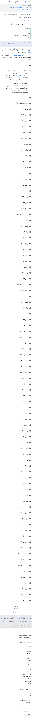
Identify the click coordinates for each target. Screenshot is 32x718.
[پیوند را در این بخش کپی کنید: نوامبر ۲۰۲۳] (19, 273)
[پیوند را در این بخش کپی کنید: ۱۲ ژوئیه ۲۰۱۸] (17, 577)
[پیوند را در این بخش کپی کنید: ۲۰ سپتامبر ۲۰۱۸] (15, 565)
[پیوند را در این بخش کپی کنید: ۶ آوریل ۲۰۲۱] (18, 402)
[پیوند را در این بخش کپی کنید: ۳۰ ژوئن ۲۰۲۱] (17, 384)
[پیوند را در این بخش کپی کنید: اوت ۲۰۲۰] (20, 443)
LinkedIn (29, 655)
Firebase (29, 671)
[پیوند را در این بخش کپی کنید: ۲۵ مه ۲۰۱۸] (19, 583)
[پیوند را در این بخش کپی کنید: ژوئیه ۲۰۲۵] (19, 150)
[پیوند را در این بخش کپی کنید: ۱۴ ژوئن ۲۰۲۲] (17, 331)
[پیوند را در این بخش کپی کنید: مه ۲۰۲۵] (21, 162)
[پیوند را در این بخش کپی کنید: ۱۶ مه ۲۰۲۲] (19, 349)
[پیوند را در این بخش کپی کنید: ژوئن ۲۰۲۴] (19, 232)
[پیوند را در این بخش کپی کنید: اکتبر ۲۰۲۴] (19, 203)
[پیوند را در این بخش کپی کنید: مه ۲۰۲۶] (21, 65)
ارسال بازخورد (26, 20)
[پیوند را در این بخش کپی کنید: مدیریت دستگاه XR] (14, 103)
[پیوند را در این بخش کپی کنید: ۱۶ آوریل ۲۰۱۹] (17, 536)
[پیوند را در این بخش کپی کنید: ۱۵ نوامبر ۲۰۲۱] (17, 372)
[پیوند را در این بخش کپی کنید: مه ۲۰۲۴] (21, 238)
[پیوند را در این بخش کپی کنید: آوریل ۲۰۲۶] (19, 97)
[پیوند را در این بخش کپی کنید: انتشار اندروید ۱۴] (15, 285)
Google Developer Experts (25, 637)
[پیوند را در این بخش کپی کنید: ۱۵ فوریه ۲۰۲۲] (17, 366)
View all (29, 683)
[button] (16, 65)
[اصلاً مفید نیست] (20, 17)
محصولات (23, 14)
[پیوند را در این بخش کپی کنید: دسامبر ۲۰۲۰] (18, 425)
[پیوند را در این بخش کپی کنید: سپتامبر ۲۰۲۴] (17, 208)
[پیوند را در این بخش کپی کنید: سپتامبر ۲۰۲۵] (17, 138)
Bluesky (29, 651)
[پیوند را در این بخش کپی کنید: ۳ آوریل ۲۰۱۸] (18, 589)
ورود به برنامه (4, 1)
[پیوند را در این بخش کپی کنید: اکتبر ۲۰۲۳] (19, 279)
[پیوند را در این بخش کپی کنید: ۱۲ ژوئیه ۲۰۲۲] (17, 325)
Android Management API (17, 2)
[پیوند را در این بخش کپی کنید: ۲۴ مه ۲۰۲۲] (19, 343)
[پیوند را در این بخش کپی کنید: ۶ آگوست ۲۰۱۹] (17, 513)
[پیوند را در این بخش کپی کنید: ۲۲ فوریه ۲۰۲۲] (17, 361)
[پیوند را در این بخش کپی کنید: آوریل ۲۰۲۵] (19, 168)
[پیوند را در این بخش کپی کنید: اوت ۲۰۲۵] (20, 144)
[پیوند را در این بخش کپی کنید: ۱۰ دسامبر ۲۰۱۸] (16, 554)
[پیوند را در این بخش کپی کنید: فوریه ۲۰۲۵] (19, 179)
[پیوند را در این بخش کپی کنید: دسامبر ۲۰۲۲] (18, 314)
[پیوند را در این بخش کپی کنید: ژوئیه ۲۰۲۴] (19, 226)
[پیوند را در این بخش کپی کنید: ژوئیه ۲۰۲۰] (19, 448)
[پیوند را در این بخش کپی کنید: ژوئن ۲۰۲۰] (19, 454)
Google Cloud (28, 678)
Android (29, 667)
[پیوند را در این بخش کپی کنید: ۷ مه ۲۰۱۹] (20, 530)
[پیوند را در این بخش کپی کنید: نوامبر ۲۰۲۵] (19, 127)
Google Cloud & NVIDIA (25, 642)
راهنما (5, 14)
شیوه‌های (8, 79)
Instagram (28, 653)
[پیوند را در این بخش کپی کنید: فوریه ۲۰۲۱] (19, 413)
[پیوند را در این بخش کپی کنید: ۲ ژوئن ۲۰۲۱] (18, 390)
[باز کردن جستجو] (9, 2)
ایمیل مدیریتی (10, 85)
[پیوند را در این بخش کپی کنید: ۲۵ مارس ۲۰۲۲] (17, 355)
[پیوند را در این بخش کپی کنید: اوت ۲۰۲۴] (20, 220)
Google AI (28, 702)
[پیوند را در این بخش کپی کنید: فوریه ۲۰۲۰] (19, 478)
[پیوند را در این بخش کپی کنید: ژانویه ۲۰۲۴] (19, 261)
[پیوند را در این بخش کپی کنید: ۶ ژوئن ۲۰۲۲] (18, 337)
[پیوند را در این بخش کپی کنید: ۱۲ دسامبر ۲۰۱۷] (16, 600)
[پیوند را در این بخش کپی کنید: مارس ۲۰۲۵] (19, 173)
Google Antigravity (26, 676)
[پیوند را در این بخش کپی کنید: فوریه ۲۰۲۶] (19, 115)
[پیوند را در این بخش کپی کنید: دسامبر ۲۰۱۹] (18, 489)
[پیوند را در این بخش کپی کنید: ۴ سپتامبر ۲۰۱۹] (16, 507)
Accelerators (28, 640)
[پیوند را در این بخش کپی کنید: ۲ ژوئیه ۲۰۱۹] (18, 519)
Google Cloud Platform (25, 700)
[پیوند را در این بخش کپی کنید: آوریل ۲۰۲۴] (19, 244)
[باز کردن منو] (29, 2)
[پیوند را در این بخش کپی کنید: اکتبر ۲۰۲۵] (19, 132)
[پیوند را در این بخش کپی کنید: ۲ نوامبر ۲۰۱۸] (17, 560)
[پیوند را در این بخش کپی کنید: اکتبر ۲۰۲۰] (19, 437)
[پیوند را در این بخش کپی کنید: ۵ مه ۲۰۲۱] (20, 396)
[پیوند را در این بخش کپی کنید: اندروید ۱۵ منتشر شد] (12, 214)
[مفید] (22, 17)
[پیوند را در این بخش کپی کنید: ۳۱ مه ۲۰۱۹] (19, 524)
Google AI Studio (27, 674)
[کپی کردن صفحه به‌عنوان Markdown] (11, 24)
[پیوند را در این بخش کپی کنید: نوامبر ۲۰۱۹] (19, 495)
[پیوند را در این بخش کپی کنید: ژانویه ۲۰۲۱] (19, 419)
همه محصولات (28, 705)
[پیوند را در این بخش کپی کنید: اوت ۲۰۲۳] (20, 296)
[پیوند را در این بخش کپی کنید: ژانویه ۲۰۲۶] (19, 121)
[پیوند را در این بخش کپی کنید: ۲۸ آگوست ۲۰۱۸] (16, 571)
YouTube (29, 660)
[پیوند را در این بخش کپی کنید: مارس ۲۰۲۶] (19, 109)
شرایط (29, 711)
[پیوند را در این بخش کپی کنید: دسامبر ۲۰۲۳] (18, 267)
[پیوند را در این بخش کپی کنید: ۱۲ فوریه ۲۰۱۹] (17, 548)
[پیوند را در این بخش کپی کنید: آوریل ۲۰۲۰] (19, 466)
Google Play (28, 681)
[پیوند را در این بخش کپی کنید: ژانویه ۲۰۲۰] (19, 483)
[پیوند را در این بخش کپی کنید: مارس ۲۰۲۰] (19, 472)
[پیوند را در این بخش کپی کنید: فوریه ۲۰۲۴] (19, 255)
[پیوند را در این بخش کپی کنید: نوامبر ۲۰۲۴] (19, 197)
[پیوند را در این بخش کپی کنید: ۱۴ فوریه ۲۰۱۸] (17, 595)
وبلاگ (30, 648)
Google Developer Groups (25, 635)
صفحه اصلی (28, 14)
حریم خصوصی (24, 711)
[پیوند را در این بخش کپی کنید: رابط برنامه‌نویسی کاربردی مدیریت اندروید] (5, 70)
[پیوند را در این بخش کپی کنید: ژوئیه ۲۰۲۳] (19, 302)
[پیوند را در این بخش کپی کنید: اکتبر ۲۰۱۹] (19, 501)
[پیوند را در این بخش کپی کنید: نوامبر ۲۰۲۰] (19, 431)
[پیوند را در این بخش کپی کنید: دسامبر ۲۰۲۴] (18, 191)
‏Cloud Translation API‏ (18, 7)
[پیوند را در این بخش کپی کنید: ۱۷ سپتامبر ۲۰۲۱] (15, 378)
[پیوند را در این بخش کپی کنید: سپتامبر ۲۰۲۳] (17, 290)
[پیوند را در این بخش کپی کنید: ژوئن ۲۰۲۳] (19, 308)
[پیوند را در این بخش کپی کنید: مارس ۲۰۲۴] (19, 249)
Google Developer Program (24, 632)
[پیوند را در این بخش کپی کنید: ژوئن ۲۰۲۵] (19, 156)
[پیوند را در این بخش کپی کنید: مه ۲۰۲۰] (21, 460)
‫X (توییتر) (29, 658)
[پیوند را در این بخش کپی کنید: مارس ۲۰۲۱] (19, 407)
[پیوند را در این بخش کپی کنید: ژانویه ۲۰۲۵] (19, 185)
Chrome (29, 669)
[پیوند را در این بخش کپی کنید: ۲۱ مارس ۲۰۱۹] (17, 542)
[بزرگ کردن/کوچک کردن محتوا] (24, 28)
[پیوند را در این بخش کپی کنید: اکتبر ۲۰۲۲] (19, 320)
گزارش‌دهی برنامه (18, 75)
